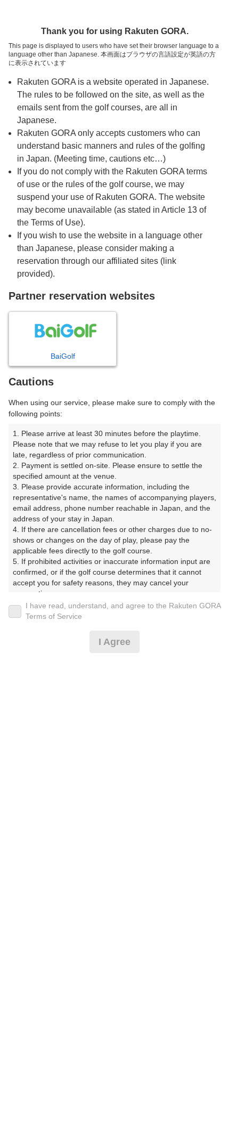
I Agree (114, 642)
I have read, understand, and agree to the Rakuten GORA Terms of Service (123, 611)
